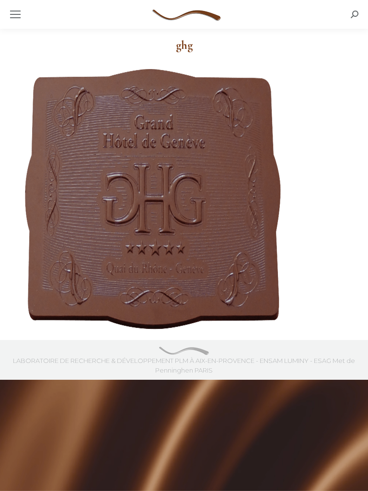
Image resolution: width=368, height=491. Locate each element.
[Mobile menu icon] (15, 14)
